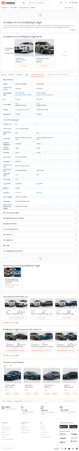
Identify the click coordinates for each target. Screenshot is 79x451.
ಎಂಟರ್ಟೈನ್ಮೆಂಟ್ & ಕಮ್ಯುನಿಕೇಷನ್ (37, 74)
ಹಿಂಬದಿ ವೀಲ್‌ (18, 192)
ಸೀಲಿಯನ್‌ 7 (45, 345)
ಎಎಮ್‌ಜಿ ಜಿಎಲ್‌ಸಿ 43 (22, 312)
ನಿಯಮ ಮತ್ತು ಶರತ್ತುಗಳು (6, 429)
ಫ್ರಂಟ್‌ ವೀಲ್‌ (39, 192)
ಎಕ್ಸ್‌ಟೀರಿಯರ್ (20, 74)
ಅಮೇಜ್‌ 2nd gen (8, 393)
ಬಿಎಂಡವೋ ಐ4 (60, 27)
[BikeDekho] (63, 434)
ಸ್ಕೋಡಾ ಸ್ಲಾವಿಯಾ (28, 385)
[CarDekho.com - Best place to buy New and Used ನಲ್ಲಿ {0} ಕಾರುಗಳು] (8, 2)
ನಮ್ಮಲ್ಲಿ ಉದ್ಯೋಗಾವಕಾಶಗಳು (6, 427)
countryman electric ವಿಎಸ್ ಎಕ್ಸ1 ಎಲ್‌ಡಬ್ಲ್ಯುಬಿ (67, 350)
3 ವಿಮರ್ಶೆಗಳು (43, 105)
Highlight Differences (10, 53)
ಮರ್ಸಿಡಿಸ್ (19, 310)
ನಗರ (75, 393)
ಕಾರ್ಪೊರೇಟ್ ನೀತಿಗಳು (5, 434)
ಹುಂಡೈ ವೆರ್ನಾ (67, 385)
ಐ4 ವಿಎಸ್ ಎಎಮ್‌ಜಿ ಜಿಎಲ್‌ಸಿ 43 (16, 317)
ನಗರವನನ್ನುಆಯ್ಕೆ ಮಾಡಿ (71, 7)
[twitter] (65, 448)
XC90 (68, 312)
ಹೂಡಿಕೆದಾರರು (4, 436)
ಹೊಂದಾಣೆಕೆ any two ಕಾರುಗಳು (9, 322)
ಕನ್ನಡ (61, 2)
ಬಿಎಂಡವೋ (44, 310)
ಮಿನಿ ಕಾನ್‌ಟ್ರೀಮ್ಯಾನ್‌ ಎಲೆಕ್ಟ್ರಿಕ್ (42, 58)
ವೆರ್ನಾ (35, 393)
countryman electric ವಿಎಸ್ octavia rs (16, 350)
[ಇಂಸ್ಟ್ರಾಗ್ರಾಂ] (73, 448)
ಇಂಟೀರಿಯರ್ (11, 74)
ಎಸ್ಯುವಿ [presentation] (10, 365)
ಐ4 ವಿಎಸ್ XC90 (67, 317)
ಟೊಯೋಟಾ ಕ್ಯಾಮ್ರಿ (48, 385)
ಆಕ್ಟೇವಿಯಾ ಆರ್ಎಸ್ (21, 345)
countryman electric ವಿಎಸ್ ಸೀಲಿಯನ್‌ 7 (41, 350)
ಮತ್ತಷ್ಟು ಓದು (73, 30)
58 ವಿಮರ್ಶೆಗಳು (22, 105)
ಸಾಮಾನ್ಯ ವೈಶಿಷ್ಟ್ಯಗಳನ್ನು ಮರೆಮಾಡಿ (10, 49)
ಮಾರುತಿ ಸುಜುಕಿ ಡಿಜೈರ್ (10, 385)
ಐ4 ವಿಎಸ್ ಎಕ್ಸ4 (41, 317)
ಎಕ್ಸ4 (43, 312)
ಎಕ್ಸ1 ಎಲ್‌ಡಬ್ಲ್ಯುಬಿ (71, 345)
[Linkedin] (76, 448)
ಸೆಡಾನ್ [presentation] (4, 365)
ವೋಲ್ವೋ (69, 310)
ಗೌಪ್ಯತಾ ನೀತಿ (4, 432)
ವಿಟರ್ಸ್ (28, 393)
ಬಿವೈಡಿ (43, 343)
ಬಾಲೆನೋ (16, 393)
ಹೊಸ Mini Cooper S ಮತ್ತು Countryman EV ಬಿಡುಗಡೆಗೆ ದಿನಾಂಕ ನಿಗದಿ (11, 280)
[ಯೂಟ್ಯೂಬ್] (69, 448)
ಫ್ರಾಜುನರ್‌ (47, 393)
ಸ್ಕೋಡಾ (18, 343)
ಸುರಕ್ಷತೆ (26, 74)
